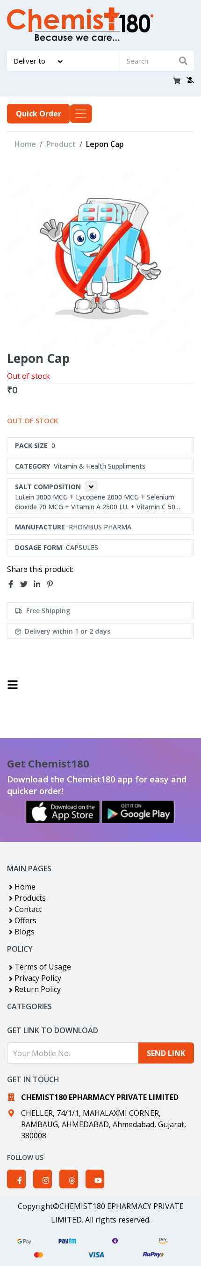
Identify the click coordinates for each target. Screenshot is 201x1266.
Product (61, 144)
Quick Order (38, 114)
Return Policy (37, 989)
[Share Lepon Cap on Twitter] (26, 584)
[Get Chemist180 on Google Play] (137, 812)
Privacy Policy (37, 978)
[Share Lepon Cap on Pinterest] (52, 584)
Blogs (24, 931)
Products (30, 898)
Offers (25, 920)
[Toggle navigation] (81, 113)
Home (25, 144)
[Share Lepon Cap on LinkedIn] (39, 584)
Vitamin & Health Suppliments (99, 466)
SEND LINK (166, 1053)
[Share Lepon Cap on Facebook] (13, 584)
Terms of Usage (42, 967)
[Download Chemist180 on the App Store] (63, 812)
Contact (28, 909)
